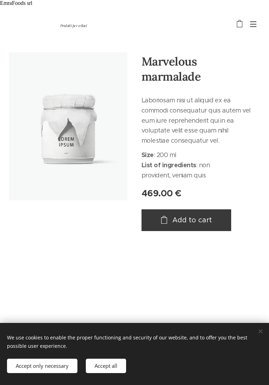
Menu (253, 24)
